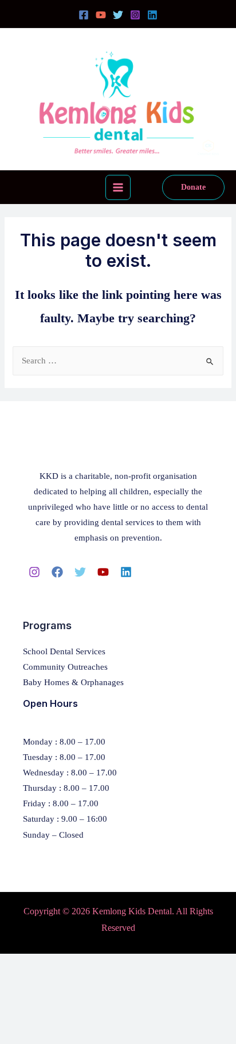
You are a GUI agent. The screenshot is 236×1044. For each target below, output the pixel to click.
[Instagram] (135, 15)
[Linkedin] (152, 15)
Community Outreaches (65, 666)
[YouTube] (101, 15)
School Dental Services (64, 651)
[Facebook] (83, 15)
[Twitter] (118, 15)
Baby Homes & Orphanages (73, 682)
